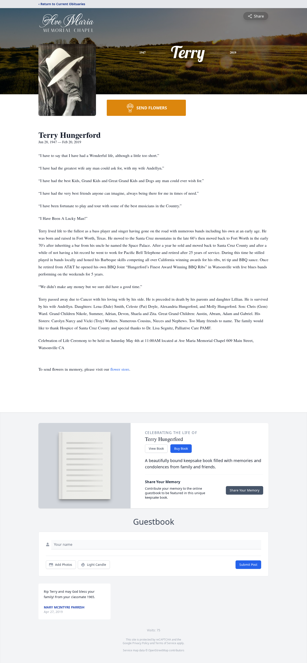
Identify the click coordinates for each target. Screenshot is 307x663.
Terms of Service (165, 643)
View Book (156, 448)
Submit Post (248, 564)
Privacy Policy (140, 643)
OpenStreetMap (158, 650)
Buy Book (181, 448)
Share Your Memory (244, 490)
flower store (119, 369)
